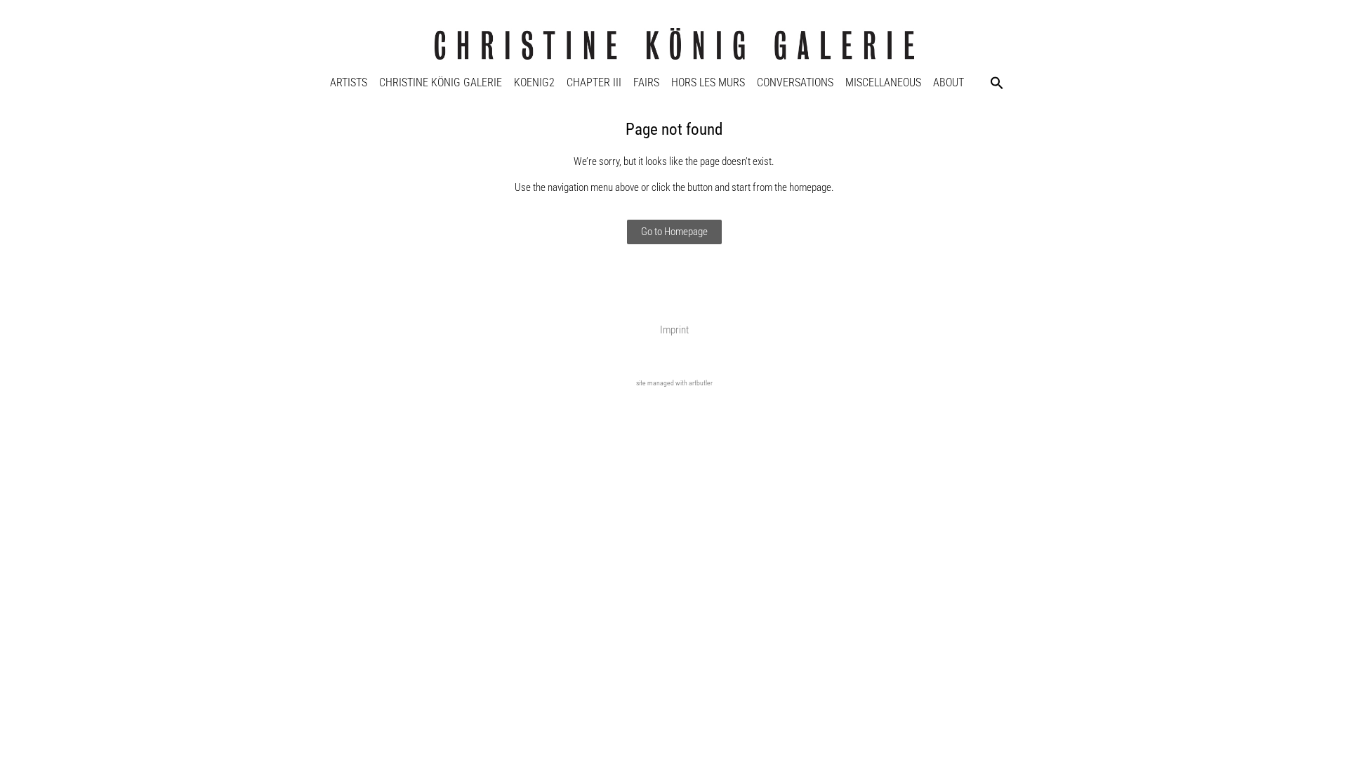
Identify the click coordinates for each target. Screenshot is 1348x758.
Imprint (674, 330)
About (948, 82)
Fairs (646, 82)
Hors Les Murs (708, 82)
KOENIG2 (534, 82)
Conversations (795, 82)
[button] (997, 83)
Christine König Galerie (440, 82)
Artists (348, 82)
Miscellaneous (883, 82)
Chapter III (594, 82)
